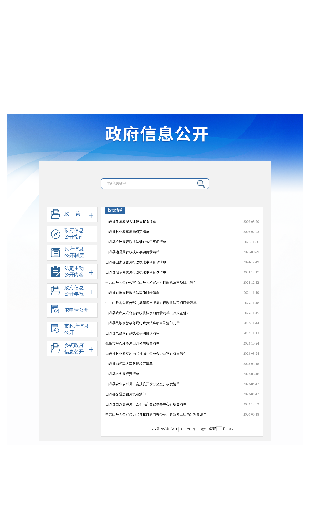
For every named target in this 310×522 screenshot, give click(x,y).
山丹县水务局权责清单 (122, 374)
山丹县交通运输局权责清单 (125, 394)
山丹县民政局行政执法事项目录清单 (132, 333)
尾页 (203, 429)
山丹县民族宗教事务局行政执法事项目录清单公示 (142, 323)
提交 (231, 428)
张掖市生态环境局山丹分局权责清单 (132, 343)
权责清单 (115, 210)
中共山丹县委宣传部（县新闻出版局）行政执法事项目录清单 (151, 303)
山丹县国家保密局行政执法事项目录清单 (135, 262)
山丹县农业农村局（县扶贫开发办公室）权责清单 (142, 384)
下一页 (191, 429)
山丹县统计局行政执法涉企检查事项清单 (135, 242)
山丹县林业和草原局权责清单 (127, 232)
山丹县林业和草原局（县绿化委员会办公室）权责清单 (145, 353)
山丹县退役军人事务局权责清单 (129, 363)
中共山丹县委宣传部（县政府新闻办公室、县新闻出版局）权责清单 (156, 414)
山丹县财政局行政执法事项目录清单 (132, 292)
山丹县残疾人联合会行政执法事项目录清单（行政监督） (147, 313)
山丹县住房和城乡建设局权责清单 (130, 221)
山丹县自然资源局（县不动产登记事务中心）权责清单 (145, 404)
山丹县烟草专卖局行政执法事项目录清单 (135, 272)
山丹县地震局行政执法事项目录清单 (132, 252)
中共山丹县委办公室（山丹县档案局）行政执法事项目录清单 (151, 282)
